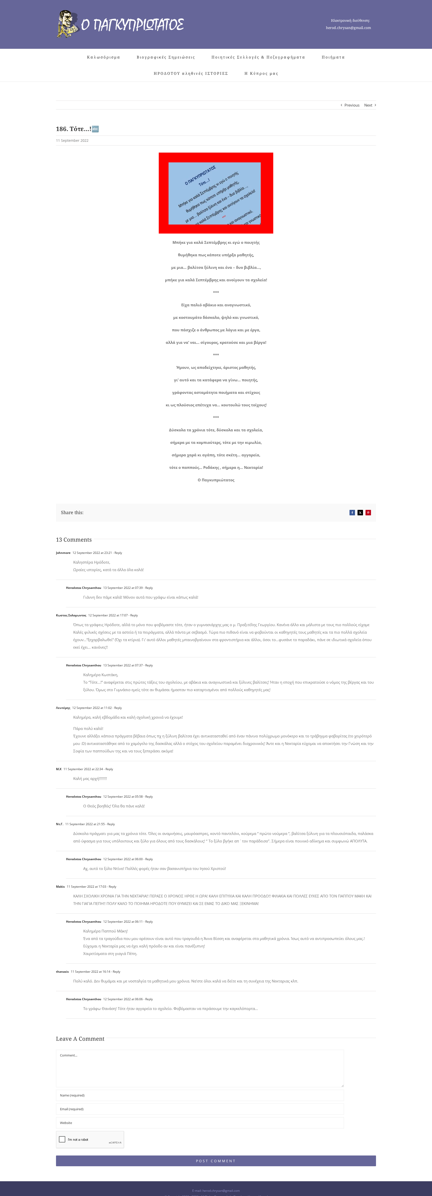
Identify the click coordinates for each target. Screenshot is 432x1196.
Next (368, 105)
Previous (352, 105)
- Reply (117, 553)
